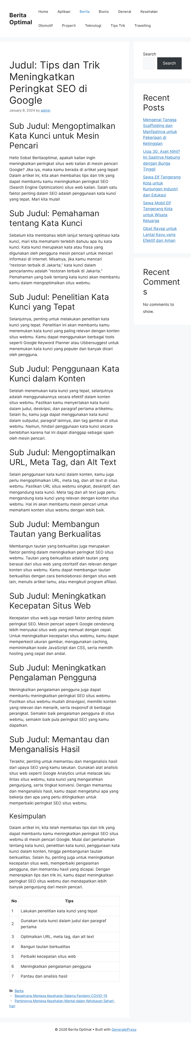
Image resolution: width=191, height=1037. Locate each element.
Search (149, 54)
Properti (69, 25)
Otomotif (45, 25)
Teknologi (93, 25)
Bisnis (104, 11)
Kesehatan (149, 11)
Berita (84, 11)
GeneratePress (124, 1029)
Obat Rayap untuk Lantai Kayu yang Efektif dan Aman (160, 234)
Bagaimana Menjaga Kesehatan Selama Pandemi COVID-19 (61, 996)
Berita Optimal (20, 19)
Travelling (142, 25)
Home (43, 11)
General (124, 11)
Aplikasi (64, 11)
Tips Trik (118, 25)
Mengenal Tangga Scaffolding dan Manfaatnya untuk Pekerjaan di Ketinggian (160, 131)
